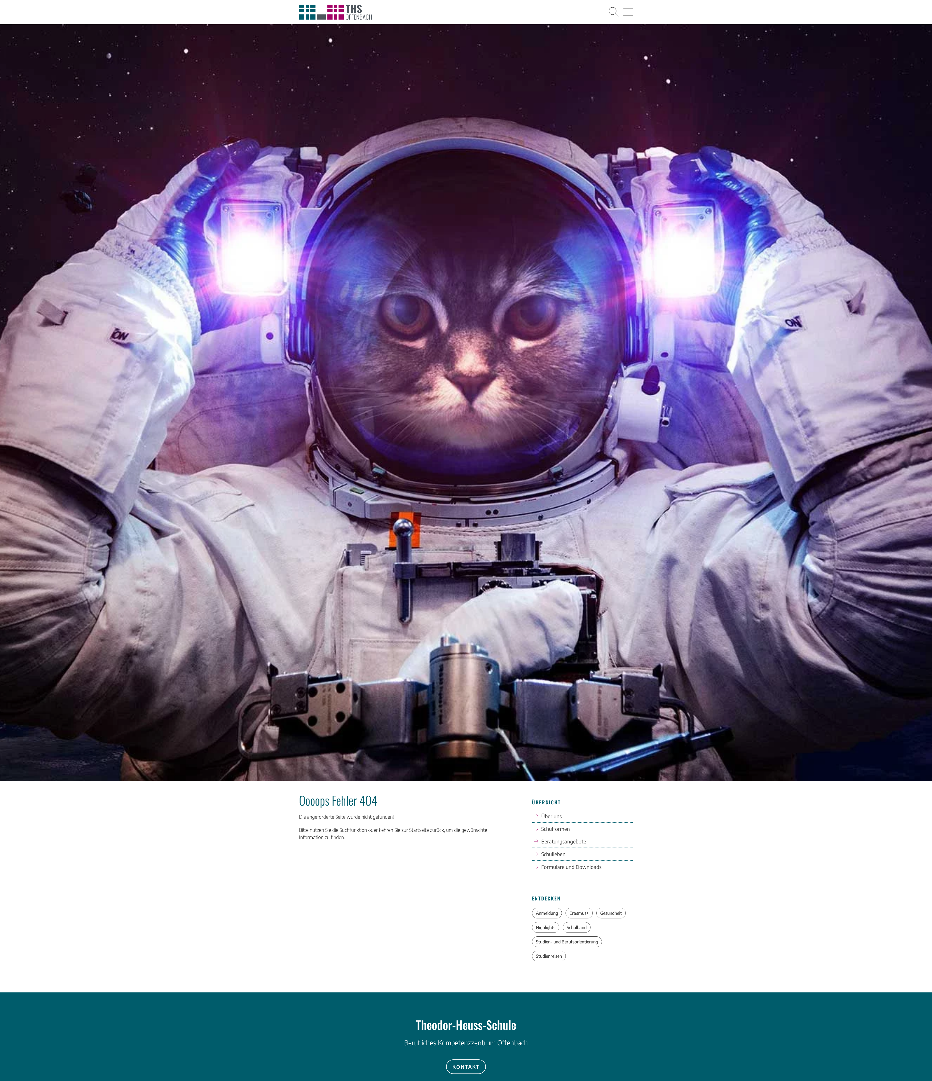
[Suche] (613, 12)
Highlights (545, 927)
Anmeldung (547, 913)
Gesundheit (611, 913)
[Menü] (628, 12)
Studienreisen (549, 956)
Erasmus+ (579, 913)
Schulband (577, 927)
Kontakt (466, 1067)
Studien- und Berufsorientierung (567, 941)
